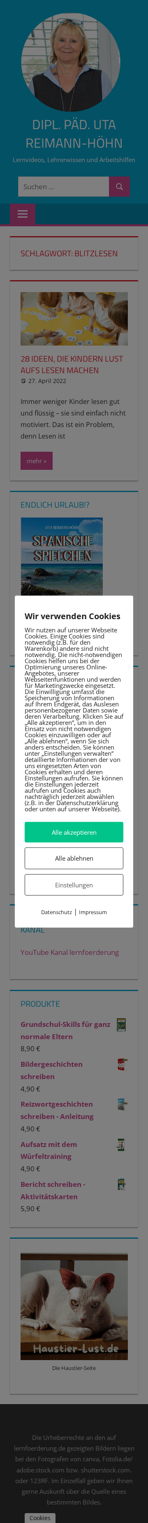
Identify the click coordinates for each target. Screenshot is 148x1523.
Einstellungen (74, 884)
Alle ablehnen (74, 858)
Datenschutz (56, 912)
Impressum (93, 912)
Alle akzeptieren (74, 832)
